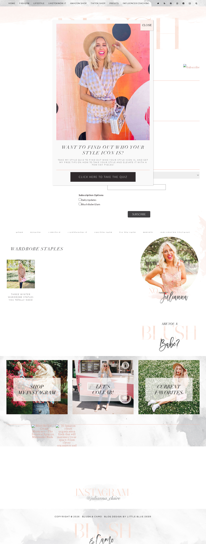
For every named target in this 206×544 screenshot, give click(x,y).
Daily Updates (89, 199)
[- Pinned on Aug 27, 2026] (18, 426)
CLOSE (147, 25)
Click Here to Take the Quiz (103, 177)
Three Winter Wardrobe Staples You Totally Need (21, 297)
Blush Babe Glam (90, 204)
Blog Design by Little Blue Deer (127, 517)
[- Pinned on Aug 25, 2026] (139, 426)
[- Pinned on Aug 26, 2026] (91, 426)
